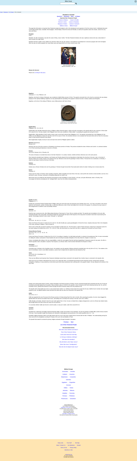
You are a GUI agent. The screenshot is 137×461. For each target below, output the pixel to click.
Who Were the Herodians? (68, 339)
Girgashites (72, 382)
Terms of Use (64, 447)
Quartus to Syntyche (74, 23)
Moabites (64, 393)
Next (72, 322)
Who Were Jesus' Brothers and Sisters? (68, 329)
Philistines (72, 396)
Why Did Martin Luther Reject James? (68, 342)
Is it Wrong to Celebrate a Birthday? (68, 337)
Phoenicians (64, 398)
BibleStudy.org (69, 454)
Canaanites (73, 377)
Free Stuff (69, 442)
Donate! (79, 445)
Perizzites (72, 393)
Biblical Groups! (73, 25)
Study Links (60, 442)
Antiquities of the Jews (65, 407)
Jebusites (65, 390)
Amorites (72, 371)
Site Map (77, 442)
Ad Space (77, 16)
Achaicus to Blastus (63, 20)
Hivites (71, 387)
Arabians (65, 374)
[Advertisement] (68, 8)
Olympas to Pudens (62, 23)
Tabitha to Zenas (64, 25)
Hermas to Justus (62, 21)
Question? (59, 16)
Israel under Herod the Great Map (68, 334)
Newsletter (66, 16)
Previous (66, 322)
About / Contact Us (60, 445)
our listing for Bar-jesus (39, 72)
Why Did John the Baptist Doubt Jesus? (68, 346)
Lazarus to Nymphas (74, 21)
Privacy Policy (73, 447)
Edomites (68, 379)
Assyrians (71, 374)
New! (72, 16)
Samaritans (73, 398)
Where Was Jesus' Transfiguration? (68, 344)
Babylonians (64, 377)
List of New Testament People (68, 324)
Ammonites (65, 371)
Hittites (65, 387)
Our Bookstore (71, 445)
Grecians (68, 385)
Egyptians (64, 382)
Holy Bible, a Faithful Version (68, 413)
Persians (64, 396)
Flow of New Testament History (68, 332)
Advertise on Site (68, 450)
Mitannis (72, 390)
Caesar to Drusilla (74, 20)
